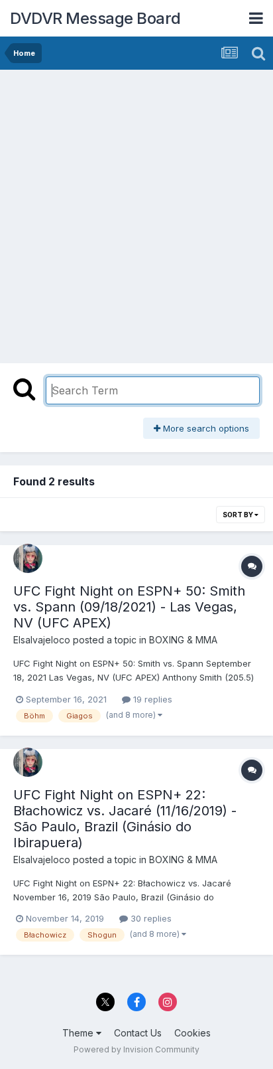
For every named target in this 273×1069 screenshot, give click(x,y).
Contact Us (138, 1032)
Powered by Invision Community (136, 1049)
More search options (204, 428)
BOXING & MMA (183, 639)
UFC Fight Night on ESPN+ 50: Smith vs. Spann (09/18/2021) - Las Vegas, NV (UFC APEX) (129, 607)
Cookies (192, 1032)
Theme (79, 1032)
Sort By (238, 515)
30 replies (150, 918)
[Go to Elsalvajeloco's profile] (27, 558)
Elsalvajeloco (41, 639)
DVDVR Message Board (95, 18)
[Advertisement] (136, 213)
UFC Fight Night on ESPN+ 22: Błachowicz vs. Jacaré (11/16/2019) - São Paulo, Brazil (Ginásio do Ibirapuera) (125, 819)
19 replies (151, 699)
